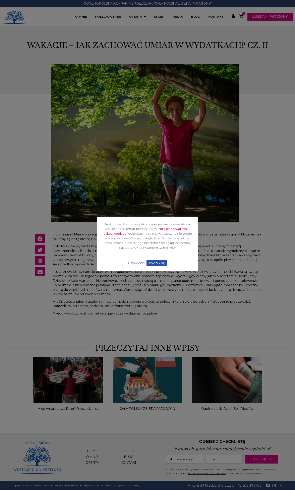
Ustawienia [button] (136, 263)
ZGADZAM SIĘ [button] (157, 263)
